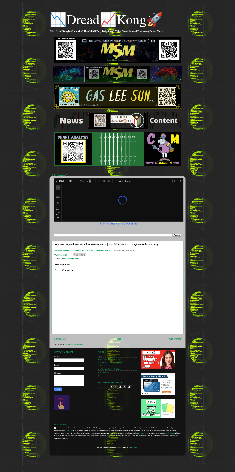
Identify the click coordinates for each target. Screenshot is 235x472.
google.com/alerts (170, 433)
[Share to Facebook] (82, 254)
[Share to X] (79, 254)
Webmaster (102, 365)
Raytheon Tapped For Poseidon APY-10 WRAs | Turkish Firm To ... (83, 250)
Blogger (134, 447)
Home (118, 338)
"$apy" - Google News (70, 258)
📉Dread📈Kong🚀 (106, 19)
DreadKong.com (144, 433)
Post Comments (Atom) (74, 344)
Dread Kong (69, 430)
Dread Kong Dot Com (62, 428)
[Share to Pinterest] (84, 254)
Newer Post (60, 338)
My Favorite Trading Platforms (109, 369)
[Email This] (74, 254)
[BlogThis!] (76, 254)
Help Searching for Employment (110, 362)
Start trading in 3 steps (106, 359)
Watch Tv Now (103, 372)
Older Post (175, 338)
